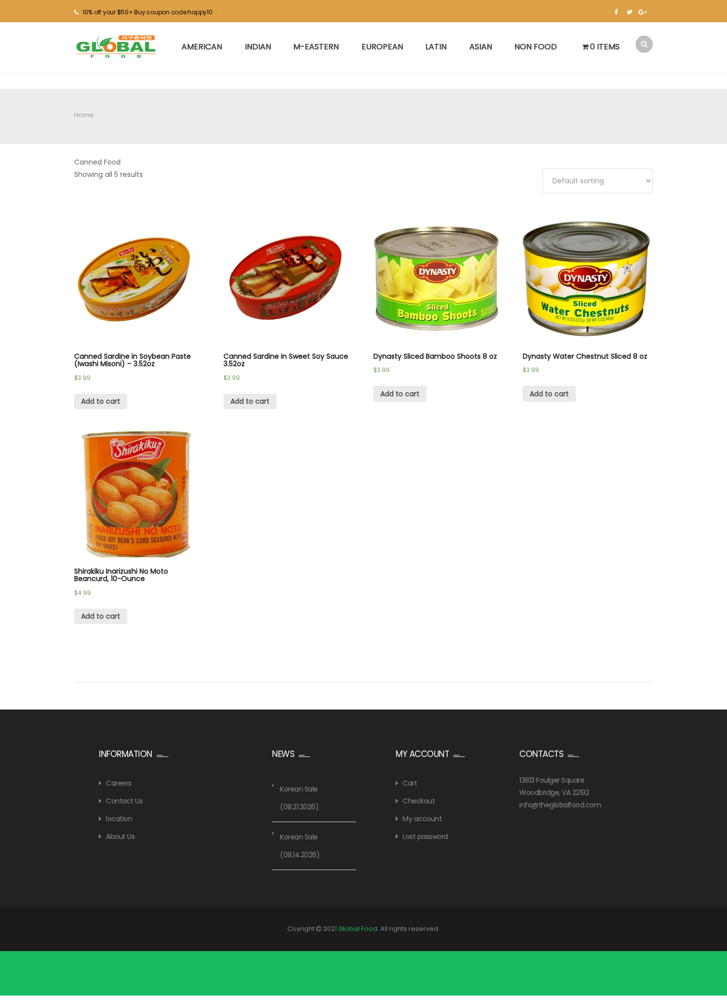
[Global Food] (117, 46)
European (382, 46)
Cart (410, 783)
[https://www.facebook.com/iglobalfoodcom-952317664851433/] (616, 12)
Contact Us (124, 801)
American (202, 46)
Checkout (419, 801)
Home (84, 115)
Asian (480, 46)
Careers (119, 783)
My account (422, 819)
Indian (258, 46)
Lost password (425, 836)
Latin (436, 46)
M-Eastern (316, 46)
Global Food (357, 928)
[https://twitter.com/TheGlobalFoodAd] (629, 12)
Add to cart (100, 401)
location (119, 819)
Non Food (535, 46)
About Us (120, 836)
